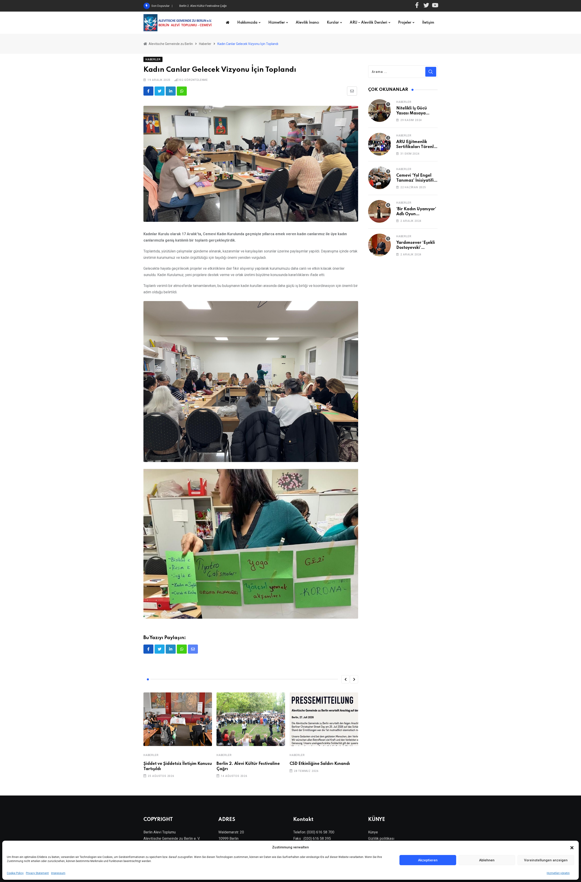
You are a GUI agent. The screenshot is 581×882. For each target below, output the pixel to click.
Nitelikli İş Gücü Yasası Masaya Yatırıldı (411, 113)
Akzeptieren (428, 860)
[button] (572, 847)
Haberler (150, 755)
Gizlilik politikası (381, 838)
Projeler (404, 23)
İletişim (428, 23)
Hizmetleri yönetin (558, 873)
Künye (373, 832)
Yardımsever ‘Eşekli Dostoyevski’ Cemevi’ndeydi (415, 248)
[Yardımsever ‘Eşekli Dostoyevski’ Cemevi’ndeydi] (379, 245)
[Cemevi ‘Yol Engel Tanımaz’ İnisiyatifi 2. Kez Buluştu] (379, 177)
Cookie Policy (15, 873)
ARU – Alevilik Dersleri (368, 23)
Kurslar (333, 23)
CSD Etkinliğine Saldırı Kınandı (198, 5)
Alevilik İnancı (307, 23)
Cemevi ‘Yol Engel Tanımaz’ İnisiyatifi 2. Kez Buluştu (415, 180)
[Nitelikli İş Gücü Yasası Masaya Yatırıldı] (379, 110)
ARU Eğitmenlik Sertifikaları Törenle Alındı (416, 147)
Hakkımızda (247, 23)
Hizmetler (276, 23)
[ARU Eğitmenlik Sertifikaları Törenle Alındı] (379, 144)
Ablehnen (487, 860)
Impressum (58, 873)
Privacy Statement (37, 873)
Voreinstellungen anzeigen (546, 860)
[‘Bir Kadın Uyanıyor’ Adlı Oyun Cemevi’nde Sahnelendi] (379, 211)
